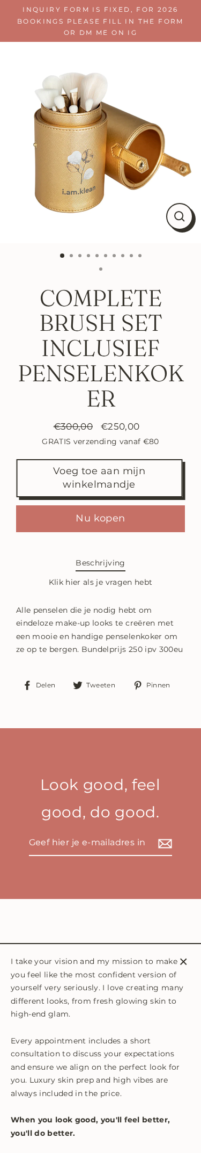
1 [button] (62, 256)
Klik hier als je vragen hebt (101, 582)
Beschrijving (100, 563)
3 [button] (81, 256)
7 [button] (115, 256)
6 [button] (106, 256)
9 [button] (132, 256)
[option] (100, 142)
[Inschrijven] (163, 843)
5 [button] (98, 256)
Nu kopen (100, 518)
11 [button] (102, 270)
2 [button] (72, 256)
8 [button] (123, 256)
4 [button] (89, 256)
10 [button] (141, 256)
